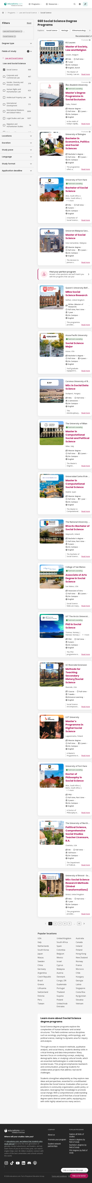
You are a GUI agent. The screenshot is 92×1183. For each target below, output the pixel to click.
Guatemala (61, 984)
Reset (29, 23)
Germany (42, 969)
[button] (12, 31)
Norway (79, 961)
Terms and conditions (59, 1176)
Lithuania (42, 988)
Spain (59, 946)
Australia (80, 938)
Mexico (60, 957)
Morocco (80, 969)
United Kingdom (64, 938)
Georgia (79, 980)
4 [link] (64, 923)
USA (39, 938)
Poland (60, 999)
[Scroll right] (90, 30)
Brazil (40, 980)
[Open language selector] (80, 4)
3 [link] (59, 923)
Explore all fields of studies (76, 1135)
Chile (78, 973)
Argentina (42, 973)
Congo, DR (61, 980)
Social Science (51, 30)
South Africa (62, 942)
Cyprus (60, 965)
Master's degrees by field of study (77, 1141)
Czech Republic (44, 976)
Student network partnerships (54, 1145)
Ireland (79, 946)
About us (51, 1134)
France (79, 965)
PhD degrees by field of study (78, 1151)
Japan (40, 953)
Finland (79, 950)
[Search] (74, 4)
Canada (79, 942)
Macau (41, 957)
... (74, 923)
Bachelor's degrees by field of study (77, 1146)
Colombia (61, 950)
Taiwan (41, 1003)
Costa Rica (80, 992)
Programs (36, 4)
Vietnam (79, 1003)
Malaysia (61, 969)
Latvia (78, 984)
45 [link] (79, 923)
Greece (41, 984)
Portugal (61, 988)
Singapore (80, 988)
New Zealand (82, 957)
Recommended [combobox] (82, 36)
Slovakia (79, 999)
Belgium (60, 953)
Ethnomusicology (79, 30)
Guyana (60, 996)
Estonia (41, 996)
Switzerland (43, 992)
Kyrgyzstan (81, 996)
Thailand (61, 992)
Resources (53, 4)
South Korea (43, 950)
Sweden (41, 961)
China (40, 965)
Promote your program (57, 1139)
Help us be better (79, 1176)
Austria (60, 973)
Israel (59, 961)
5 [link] (69, 923)
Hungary (80, 976)
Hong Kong (81, 953)
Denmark (61, 976)
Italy (39, 942)
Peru (40, 999)
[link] (45, 13)
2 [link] (55, 923)
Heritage (64, 30)
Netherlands (43, 946)
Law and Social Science (14, 58)
